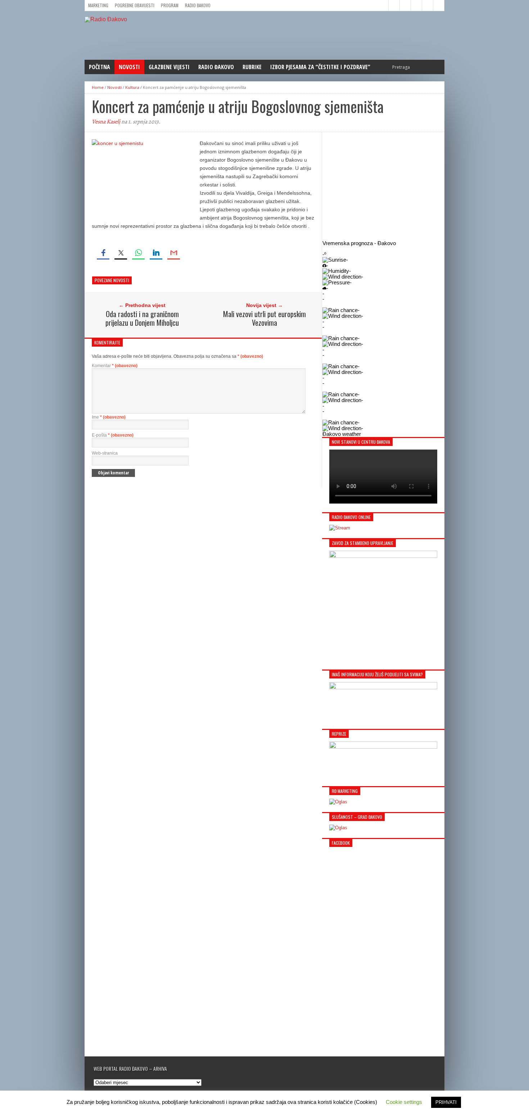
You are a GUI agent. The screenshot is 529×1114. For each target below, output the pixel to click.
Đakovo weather (341, 434)
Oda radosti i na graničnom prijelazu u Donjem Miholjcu (142, 318)
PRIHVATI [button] (446, 1102)
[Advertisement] (383, 186)
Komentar (114, 365)
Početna (99, 67)
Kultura (132, 87)
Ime (109, 417)
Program (169, 5)
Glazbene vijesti (169, 67)
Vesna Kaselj (106, 122)
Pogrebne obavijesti (134, 5)
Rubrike (252, 67)
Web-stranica (105, 453)
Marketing (98, 5)
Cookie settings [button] (404, 1102)
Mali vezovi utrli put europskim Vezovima (264, 318)
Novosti (129, 67)
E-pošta (113, 435)
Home (98, 87)
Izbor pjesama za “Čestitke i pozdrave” (320, 67)
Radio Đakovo (198, 5)
